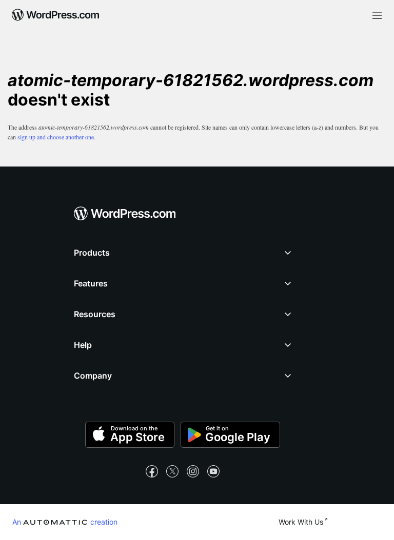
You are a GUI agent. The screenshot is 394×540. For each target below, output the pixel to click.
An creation (64, 521)
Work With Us (301, 521)
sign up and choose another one (55, 137)
